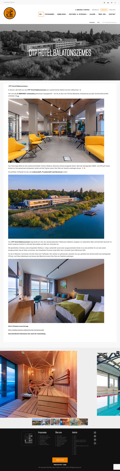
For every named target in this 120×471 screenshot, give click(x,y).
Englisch (112, 10)
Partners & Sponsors (77, 14)
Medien (59, 445)
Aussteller (42, 441)
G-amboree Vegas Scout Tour (81, 445)
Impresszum (58, 464)
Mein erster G (60, 444)
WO (40, 14)
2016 (75, 437)
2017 (75, 438)
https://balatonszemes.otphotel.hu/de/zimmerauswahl (26, 330)
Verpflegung (42, 440)
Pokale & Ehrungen (44, 444)
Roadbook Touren (43, 436)
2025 (75, 454)
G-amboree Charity (61, 437)
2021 (75, 448)
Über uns (102, 14)
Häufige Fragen (61, 443)
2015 (75, 436)
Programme (49, 14)
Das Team (59, 436)
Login (64, 464)
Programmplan (43, 443)
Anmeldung (61, 14)
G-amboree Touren (61, 441)
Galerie (92, 14)
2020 (75, 447)
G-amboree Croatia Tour (80, 440)
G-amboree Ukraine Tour (80, 441)
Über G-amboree (61, 438)
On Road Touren (43, 438)
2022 (75, 450)
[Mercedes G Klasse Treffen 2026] (10, 13)
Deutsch (104, 10)
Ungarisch (95, 10)
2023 (75, 451)
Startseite (92, 22)
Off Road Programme (44, 437)
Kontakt (112, 14)
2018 (75, 443)
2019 (75, 444)
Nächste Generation (62, 440)
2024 (75, 453)
